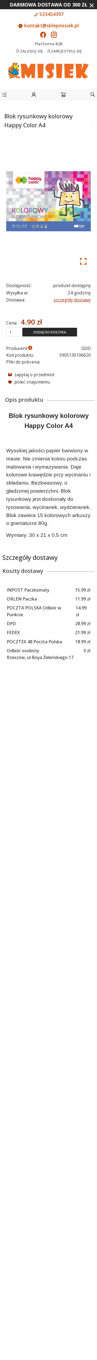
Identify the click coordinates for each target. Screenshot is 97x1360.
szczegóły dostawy (72, 300)
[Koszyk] (63, 95)
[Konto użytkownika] (34, 95)
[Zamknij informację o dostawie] (91, 5)
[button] (4, 95)
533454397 (51, 14)
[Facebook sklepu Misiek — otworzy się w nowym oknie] (43, 35)
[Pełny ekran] (83, 261)
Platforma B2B (49, 43)
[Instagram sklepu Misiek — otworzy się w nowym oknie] (53, 35)
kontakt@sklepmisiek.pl (51, 25)
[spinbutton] (14, 332)
